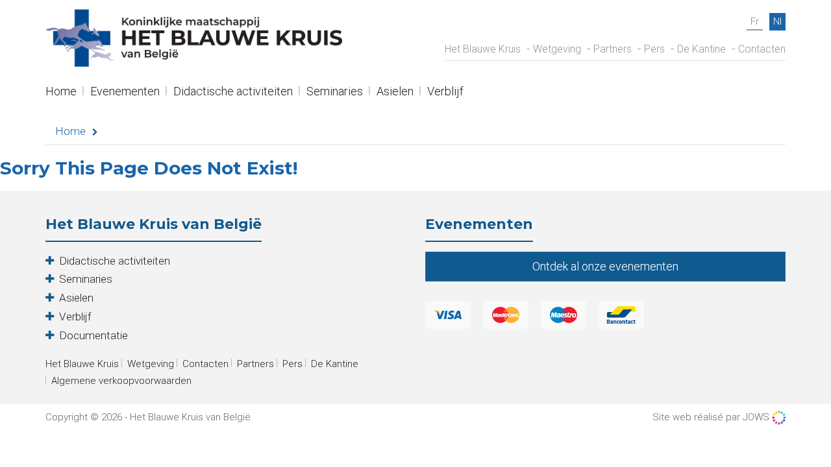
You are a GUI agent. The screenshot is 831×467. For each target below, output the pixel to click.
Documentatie (93, 335)
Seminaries (334, 92)
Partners (612, 49)
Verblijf (445, 92)
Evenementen (125, 92)
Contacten (762, 49)
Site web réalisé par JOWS (712, 417)
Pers (654, 49)
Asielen (395, 92)
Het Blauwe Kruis (483, 49)
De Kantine (701, 49)
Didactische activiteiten (233, 92)
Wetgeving (557, 49)
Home (61, 92)
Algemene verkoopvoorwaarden (121, 381)
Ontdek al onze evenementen (605, 266)
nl (777, 21)
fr (754, 21)
